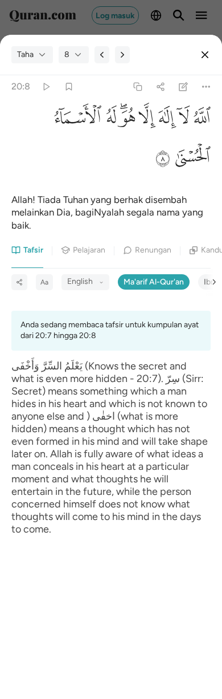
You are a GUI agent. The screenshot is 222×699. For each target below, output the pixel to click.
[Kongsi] (160, 87)
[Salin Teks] (137, 87)
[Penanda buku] (69, 87)
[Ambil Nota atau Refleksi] (184, 87)
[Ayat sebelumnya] (101, 54)
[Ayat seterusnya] (122, 54)
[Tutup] (205, 54)
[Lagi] (206, 87)
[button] (200, 120)
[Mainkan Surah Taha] (46, 87)
